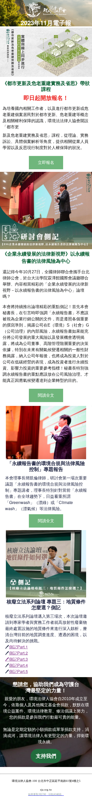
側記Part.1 (18, 647)
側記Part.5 (18, 671)
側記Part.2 (18, 653)
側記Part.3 (18, 659)
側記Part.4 (18, 665)
